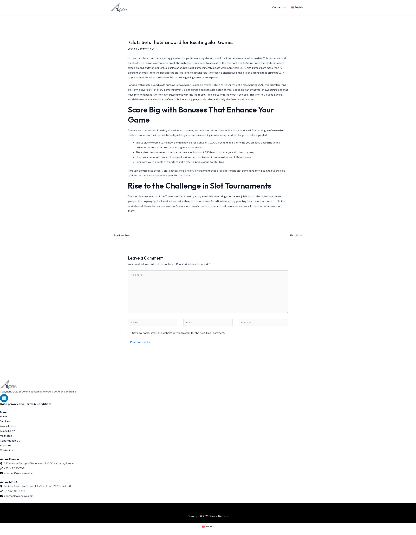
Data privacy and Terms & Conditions (25, 404)
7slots (173, 77)
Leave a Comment (138, 48)
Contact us (279, 7)
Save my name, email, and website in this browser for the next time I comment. (178, 333)
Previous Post (120, 235)
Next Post (297, 235)
